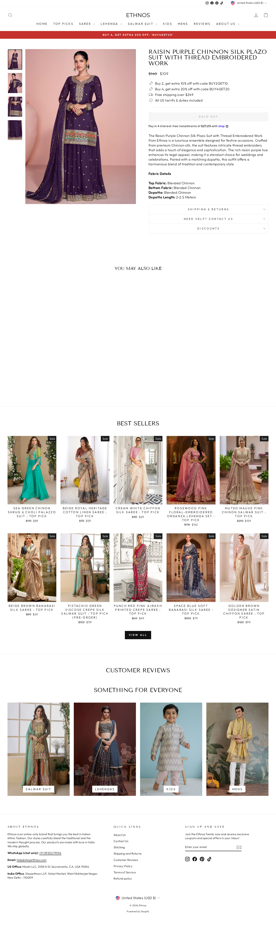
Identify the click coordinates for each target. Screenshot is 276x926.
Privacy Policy (123, 866)
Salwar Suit (141, 24)
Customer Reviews (126, 860)
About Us (226, 24)
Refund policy (123, 878)
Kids (167, 24)
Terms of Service (125, 872)
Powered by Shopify (138, 911)
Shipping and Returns (128, 853)
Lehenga (110, 24)
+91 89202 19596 (50, 853)
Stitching (119, 847)
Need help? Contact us (208, 219)
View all (138, 635)
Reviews (202, 24)
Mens (183, 24)
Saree (85, 24)
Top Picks (63, 24)
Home (42, 24)
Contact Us (121, 841)
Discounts (208, 228)
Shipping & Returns (208, 209)
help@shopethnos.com (32, 860)
